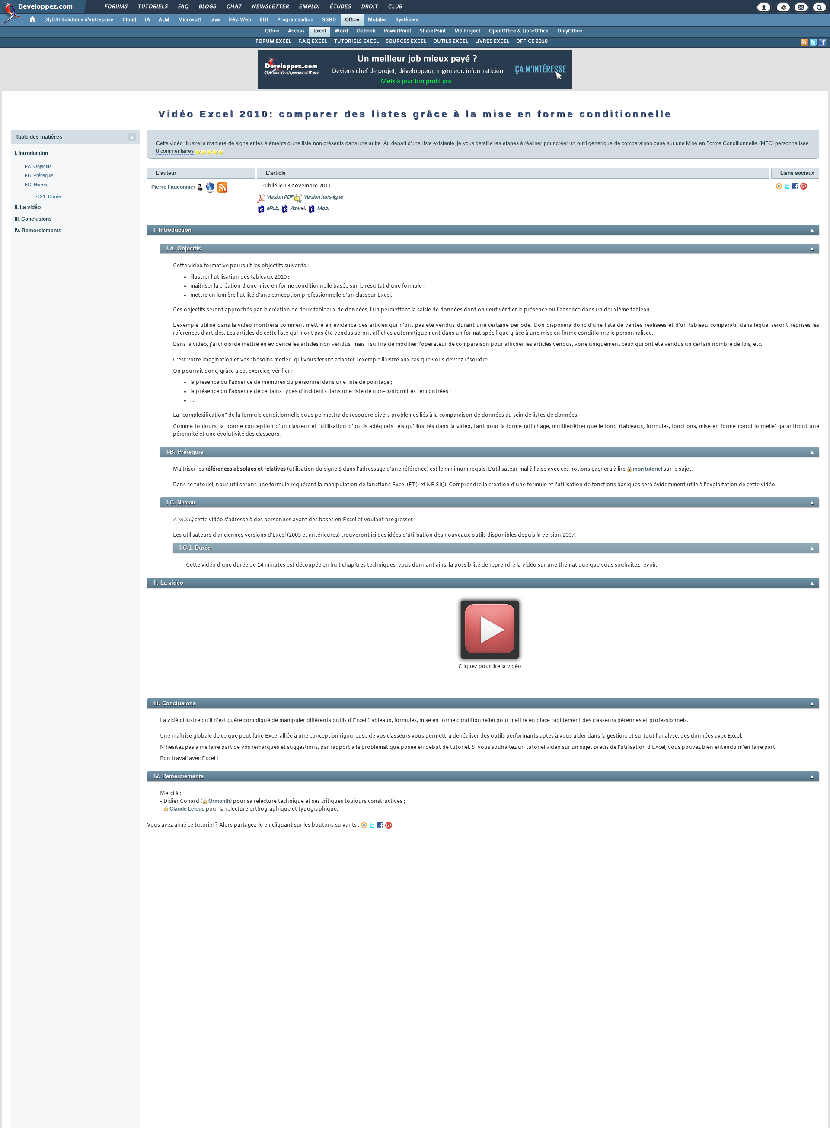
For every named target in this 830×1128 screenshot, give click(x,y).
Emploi (309, 6)
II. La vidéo (28, 207)
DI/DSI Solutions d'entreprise (79, 20)
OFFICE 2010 (532, 41)
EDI (264, 20)
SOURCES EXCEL (406, 41)
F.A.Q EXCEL (312, 41)
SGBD (329, 20)
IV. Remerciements (38, 231)
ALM (164, 20)
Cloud (129, 20)
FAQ (183, 6)
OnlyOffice (569, 31)
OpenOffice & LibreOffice (519, 31)
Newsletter (270, 6)
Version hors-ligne (322, 197)
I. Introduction (31, 153)
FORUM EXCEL (273, 41)
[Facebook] (795, 186)
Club (394, 6)
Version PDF (279, 197)
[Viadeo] (779, 186)
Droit (369, 6)
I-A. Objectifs (38, 166)
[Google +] (803, 186)
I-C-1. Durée (48, 196)
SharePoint (433, 31)
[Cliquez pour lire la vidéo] (489, 629)
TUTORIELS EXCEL (356, 41)
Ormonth (219, 801)
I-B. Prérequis (39, 175)
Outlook (366, 31)
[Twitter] (787, 186)
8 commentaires (175, 151)
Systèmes (407, 20)
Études (340, 6)
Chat (233, 6)
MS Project (467, 31)
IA (147, 20)
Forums (115, 6)
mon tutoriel (647, 469)
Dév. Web (239, 20)
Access (296, 31)
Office (352, 20)
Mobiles (377, 20)
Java (215, 20)
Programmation (295, 20)
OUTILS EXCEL (450, 41)
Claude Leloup (186, 809)
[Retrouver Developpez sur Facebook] (822, 42)
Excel (319, 31)
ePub (272, 208)
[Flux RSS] (804, 42)
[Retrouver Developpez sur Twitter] (813, 42)
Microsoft (189, 20)
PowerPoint (397, 31)
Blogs (207, 6)
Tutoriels (152, 6)
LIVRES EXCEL (492, 41)
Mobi (323, 208)
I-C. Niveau (36, 184)
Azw (295, 208)
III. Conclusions (33, 219)
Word (341, 31)
